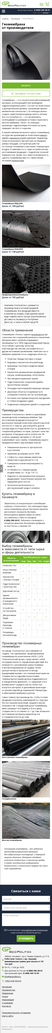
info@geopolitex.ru (13, 976)
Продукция (7, 986)
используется (37, 334)
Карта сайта (7, 1016)
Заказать (26, 85)
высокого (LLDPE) (18, 138)
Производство (8, 990)
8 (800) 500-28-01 (42, 10)
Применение (7, 993)
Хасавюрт (46, 12)
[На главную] (14, 4)
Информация (8, 999)
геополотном (17, 160)
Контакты (6, 1006)
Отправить (26, 938)
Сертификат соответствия (27, 93)
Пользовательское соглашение (16, 1012)
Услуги (5, 996)
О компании (7, 1003)
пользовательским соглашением (34, 930)
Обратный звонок (13, 981)
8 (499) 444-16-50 (31, 973)
